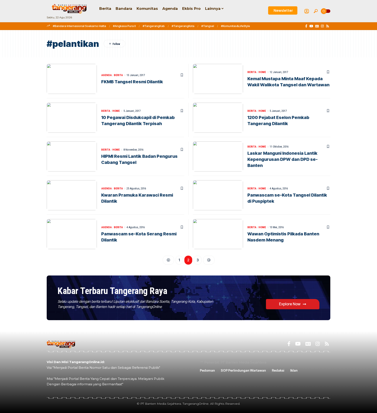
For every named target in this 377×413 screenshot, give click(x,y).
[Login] (306, 11)
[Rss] (327, 26)
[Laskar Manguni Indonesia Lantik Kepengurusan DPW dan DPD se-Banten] (218, 156)
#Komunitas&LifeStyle (235, 26)
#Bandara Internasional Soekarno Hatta (79, 26)
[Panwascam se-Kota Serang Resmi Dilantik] (72, 234)
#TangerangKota (183, 26)
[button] (316, 11)
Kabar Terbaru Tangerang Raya (112, 291)
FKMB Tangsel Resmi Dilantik (132, 81)
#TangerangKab (154, 26)
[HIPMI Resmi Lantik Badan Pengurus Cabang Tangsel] (72, 156)
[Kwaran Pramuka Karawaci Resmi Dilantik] (72, 195)
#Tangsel (207, 26)
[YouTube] (311, 26)
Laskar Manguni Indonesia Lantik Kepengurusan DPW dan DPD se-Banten (282, 159)
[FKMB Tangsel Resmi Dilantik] (72, 79)
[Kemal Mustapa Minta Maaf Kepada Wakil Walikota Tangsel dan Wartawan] (218, 79)
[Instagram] (322, 26)
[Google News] (317, 26)
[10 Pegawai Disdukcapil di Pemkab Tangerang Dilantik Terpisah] (72, 118)
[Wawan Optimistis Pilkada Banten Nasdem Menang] (218, 234)
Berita (118, 75)
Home (262, 72)
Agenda (106, 75)
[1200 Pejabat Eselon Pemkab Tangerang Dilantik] (218, 118)
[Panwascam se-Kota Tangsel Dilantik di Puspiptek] (218, 195)
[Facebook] (306, 26)
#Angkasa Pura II (124, 26)
